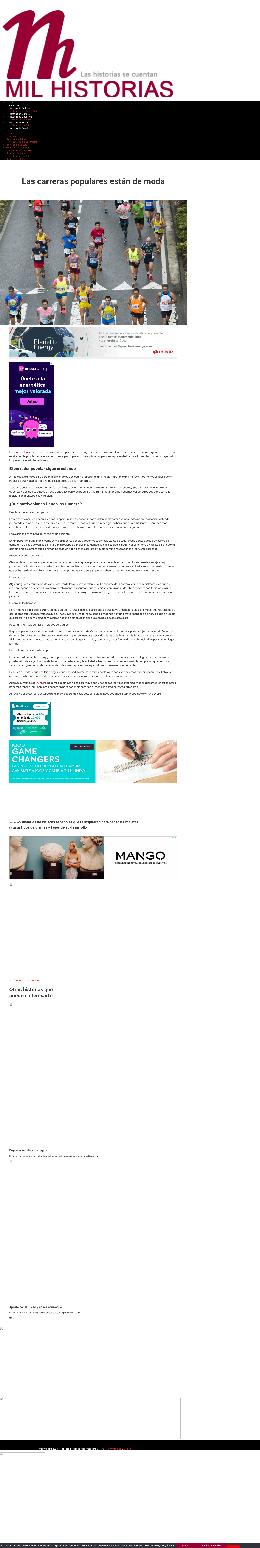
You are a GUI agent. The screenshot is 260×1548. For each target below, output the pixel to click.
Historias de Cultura (19, 113)
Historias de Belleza (19, 108)
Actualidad (14, 105)
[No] (234, 1546)
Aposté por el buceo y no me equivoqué (35, 1307)
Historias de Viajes (22, 119)
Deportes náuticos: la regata (28, 1150)
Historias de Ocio (21, 125)
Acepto (185, 1545)
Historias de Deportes (20, 116)
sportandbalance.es (25, 452)
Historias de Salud (18, 128)
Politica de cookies (211, 1545)
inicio (11, 102)
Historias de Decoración (25, 111)
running (41, 683)
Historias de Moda (18, 122)
